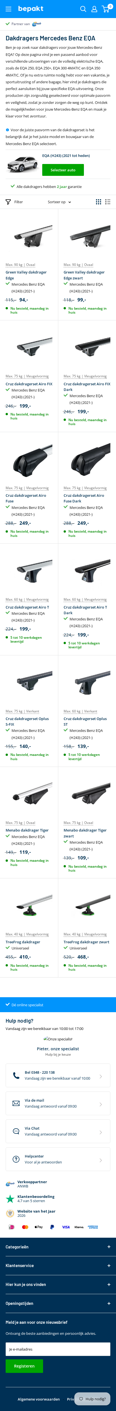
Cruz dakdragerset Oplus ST (85, 721)
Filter (18, 201)
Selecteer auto (63, 169)
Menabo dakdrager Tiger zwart (85, 833)
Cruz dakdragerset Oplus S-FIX (27, 721)
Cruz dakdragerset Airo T (27, 607)
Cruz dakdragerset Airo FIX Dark (87, 386)
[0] (105, 9)
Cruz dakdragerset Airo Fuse (26, 498)
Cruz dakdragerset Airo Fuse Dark (84, 498)
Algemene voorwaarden (39, 1399)
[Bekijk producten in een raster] (98, 201)
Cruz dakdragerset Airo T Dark (85, 610)
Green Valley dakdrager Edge (26, 275)
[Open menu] (8, 9)
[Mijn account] (94, 9)
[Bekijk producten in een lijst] (107, 201)
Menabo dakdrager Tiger (27, 830)
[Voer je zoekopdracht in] (83, 9)
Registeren (24, 1366)
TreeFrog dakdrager (23, 941)
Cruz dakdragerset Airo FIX (29, 383)
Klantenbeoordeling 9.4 (30, 23)
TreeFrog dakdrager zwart (86, 941)
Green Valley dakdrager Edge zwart (84, 275)
